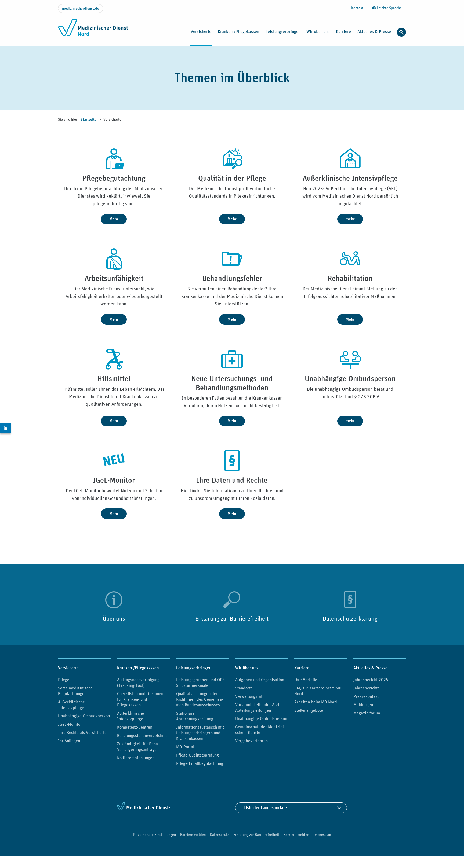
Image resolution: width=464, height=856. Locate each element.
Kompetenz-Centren (134, 727)
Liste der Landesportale (265, 807)
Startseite (89, 119)
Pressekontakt (366, 696)
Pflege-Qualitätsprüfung (197, 755)
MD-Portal (185, 746)
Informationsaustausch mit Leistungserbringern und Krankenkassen (200, 732)
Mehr (113, 219)
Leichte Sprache (389, 7)
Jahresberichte (366, 688)
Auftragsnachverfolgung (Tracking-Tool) (138, 682)
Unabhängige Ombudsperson (84, 715)
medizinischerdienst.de (80, 8)
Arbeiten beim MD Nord (315, 701)
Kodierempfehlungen (135, 757)
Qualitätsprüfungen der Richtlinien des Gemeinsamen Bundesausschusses (199, 699)
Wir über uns (246, 668)
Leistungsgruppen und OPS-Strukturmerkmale (201, 682)
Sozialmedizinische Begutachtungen (75, 690)
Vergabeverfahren (251, 740)
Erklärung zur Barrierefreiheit (232, 618)
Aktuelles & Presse (370, 668)
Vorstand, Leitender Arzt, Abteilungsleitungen (257, 707)
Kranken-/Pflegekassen (138, 668)
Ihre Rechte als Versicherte (82, 732)
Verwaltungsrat (248, 696)
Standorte (244, 688)
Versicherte (68, 668)
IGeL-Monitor (70, 724)
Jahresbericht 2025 (370, 679)
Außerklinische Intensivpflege (71, 704)
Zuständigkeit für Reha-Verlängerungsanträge (138, 746)
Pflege (63, 679)
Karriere (301, 668)
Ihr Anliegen (69, 740)
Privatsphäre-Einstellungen (154, 834)
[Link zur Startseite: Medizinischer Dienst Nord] (93, 30)
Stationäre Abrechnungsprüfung (194, 715)
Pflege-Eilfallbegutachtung (199, 763)
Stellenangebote (308, 710)
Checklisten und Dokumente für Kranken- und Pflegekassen (142, 699)
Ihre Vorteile (305, 679)
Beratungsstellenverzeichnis (142, 735)
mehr (350, 219)
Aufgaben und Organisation (259, 679)
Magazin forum (366, 712)
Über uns (114, 618)
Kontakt (357, 7)
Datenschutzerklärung (350, 618)
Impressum (322, 834)
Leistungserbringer (193, 668)
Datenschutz (219, 834)
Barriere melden (193, 834)
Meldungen (363, 704)
